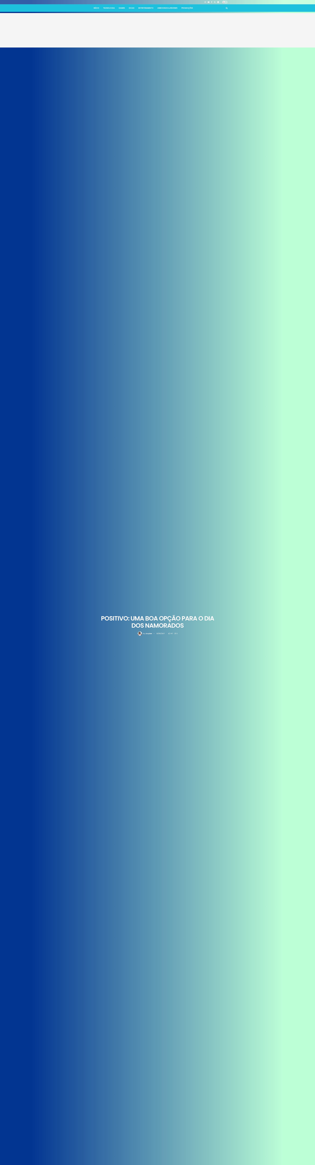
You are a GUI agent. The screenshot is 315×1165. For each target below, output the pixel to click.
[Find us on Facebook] (211, 2)
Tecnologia (109, 8)
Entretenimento (145, 8)
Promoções (187, 8)
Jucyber (148, 633)
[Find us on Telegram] (218, 2)
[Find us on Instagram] (205, 2)
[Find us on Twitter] (215, 2)
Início (96, 8)
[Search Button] (227, 8)
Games (122, 8)
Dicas (131, 8)
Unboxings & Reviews (167, 8)
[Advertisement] (157, 30)
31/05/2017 (160, 633)
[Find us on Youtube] (208, 2)
